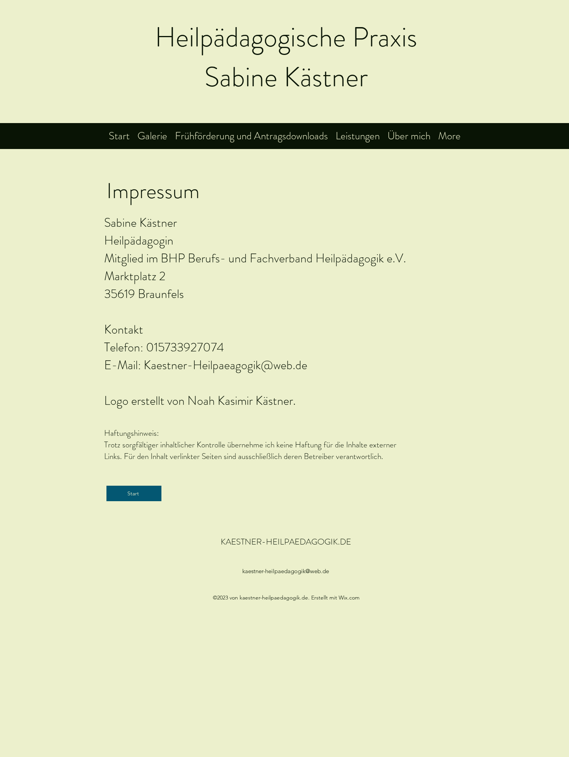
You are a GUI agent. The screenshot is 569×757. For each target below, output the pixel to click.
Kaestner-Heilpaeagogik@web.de (225, 365)
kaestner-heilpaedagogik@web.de (285, 571)
